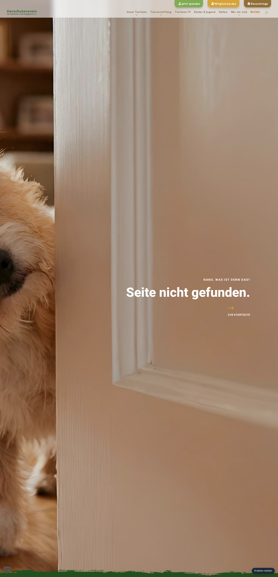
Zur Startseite (239, 314)
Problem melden (263, 570)
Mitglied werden (225, 3)
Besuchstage (259, 3)
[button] (7, 570)
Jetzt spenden (191, 3)
